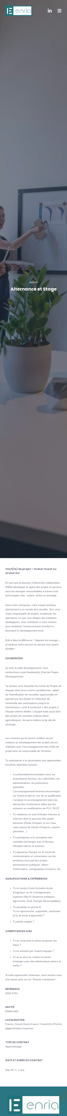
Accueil (33, 282)
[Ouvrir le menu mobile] (59, 11)
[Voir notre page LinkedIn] (50, 11)
